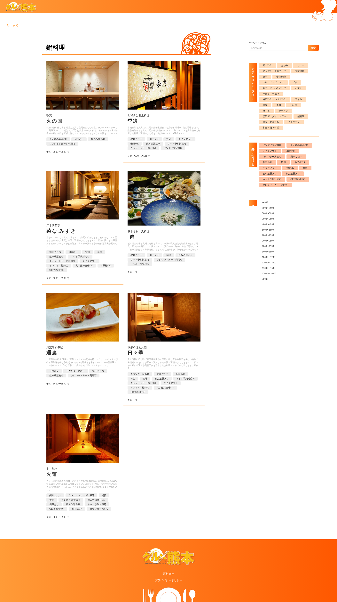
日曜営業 (54, 371)
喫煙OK (134, 143)
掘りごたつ (136, 139)
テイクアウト (185, 139)
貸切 (168, 139)
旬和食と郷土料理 (138, 115)
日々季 (136, 352)
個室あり (79, 139)
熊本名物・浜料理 (138, 231)
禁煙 (99, 252)
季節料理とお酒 (137, 347)
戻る (15, 25)
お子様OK (105, 265)
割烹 (49, 115)
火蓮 (51, 474)
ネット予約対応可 (177, 143)
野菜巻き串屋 (54, 347)
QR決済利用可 (56, 270)
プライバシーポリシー (168, 580)
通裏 (51, 352)
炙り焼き (51, 468)
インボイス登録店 (173, 148)
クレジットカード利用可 (62, 143)
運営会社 (168, 573)
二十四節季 (53, 225)
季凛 (133, 121)
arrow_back (8, 25)
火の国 (54, 121)
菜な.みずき (61, 231)
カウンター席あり (75, 371)
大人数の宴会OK (58, 139)
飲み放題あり (98, 139)
